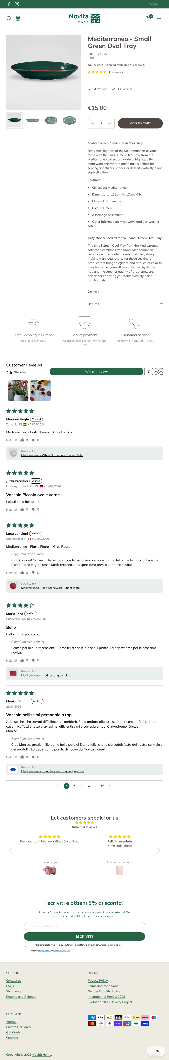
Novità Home (41, 1054)
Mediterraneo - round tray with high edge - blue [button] (52, 771)
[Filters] (148, 371)
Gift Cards (13, 1032)
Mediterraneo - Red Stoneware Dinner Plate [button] (50, 588)
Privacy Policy (98, 980)
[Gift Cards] (18, 18)
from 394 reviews (84, 827)
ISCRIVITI (84, 936)
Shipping (110, 64)
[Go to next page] (110, 786)
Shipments (13, 991)
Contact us (13, 980)
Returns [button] (93, 304)
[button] (8, 18)
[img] (85, 822)
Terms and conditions (103, 986)
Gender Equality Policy (104, 991)
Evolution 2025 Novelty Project (110, 1002)
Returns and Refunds (21, 997)
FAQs (10, 986)
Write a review (96, 372)
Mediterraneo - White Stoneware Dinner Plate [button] (52, 455)
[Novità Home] (84, 18)
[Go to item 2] (40, 390)
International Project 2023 (106, 997)
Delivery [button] (94, 291)
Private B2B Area (18, 1027)
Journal (11, 1021)
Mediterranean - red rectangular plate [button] (46, 675)
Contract (12, 1038)
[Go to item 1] (18, 390)
